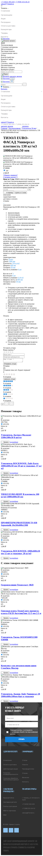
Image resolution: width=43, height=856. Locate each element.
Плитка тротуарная (10, 806)
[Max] (11, 830)
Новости (25, 764)
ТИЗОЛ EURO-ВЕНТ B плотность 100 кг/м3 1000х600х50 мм (20, 495)
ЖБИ (4, 815)
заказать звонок (16, 76)
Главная (4, 128)
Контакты (4, 37)
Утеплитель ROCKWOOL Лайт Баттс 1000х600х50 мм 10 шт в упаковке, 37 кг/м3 (21, 466)
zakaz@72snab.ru (7, 4)
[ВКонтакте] (5, 830)
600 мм (13, 265)
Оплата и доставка (8, 26)
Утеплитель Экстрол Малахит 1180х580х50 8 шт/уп (16, 436)
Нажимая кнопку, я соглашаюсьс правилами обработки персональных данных (24, 732)
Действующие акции (10, 769)
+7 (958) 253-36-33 (22, 2)
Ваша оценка (9, 350)
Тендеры (4, 33)
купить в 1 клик (20, 193)
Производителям (28, 769)
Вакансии (25, 777)
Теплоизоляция (14, 128)
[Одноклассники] (16, 830)
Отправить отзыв (10, 364)
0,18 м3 (21, 278)
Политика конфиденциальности (10, 773)
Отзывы (25, 773)
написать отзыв (9, 379)
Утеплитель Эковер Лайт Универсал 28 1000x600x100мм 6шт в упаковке (20, 695)
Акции (3, 19)
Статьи (24, 760)
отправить (22, 739)
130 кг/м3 (15, 263)
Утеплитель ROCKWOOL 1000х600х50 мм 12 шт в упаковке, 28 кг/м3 (20, 552)
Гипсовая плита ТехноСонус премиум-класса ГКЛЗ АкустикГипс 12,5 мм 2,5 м (21, 612)
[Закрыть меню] (12, 81)
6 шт (20, 270)
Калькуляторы (6, 29)
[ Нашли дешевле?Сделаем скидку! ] (10, 176)
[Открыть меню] (12, 78)
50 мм (13, 267)
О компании (5, 11)
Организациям (6, 15)
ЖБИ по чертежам (9, 810)
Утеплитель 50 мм (29, 128)
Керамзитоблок (8, 798)
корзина (25, 126)
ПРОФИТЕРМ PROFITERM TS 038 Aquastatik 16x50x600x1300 (19, 523)
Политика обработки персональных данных (11, 779)
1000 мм (12, 261)
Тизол (10, 259)
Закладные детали (10, 802)
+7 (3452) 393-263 (8, 2)
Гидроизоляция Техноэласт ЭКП (17, 585)
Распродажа (5, 22)
